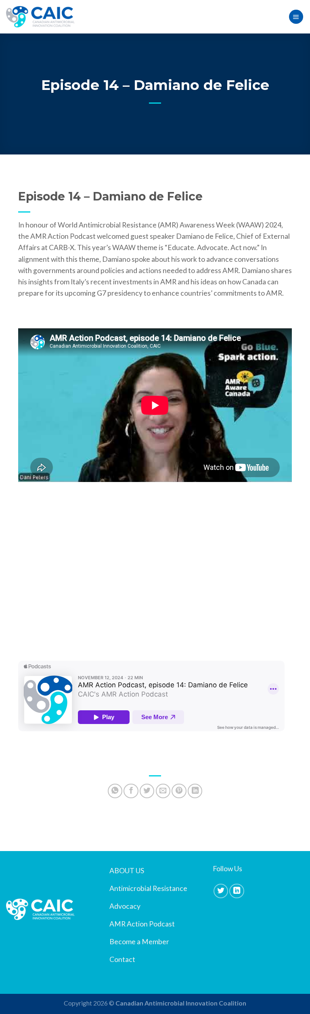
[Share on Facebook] (131, 791)
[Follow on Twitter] (221, 891)
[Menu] (296, 17)
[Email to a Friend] (163, 791)
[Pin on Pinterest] (179, 791)
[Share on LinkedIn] (195, 791)
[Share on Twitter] (147, 791)
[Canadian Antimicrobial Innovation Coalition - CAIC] (40, 17)
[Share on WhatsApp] (115, 791)
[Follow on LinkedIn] (236, 891)
